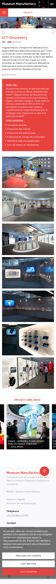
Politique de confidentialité (21, 503)
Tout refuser (28, 564)
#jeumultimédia (9, 75)
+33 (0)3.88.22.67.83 (17, 515)
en (39, 4)
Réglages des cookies (28, 556)
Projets (28, 12)
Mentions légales (16, 499)
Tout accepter (28, 572)
